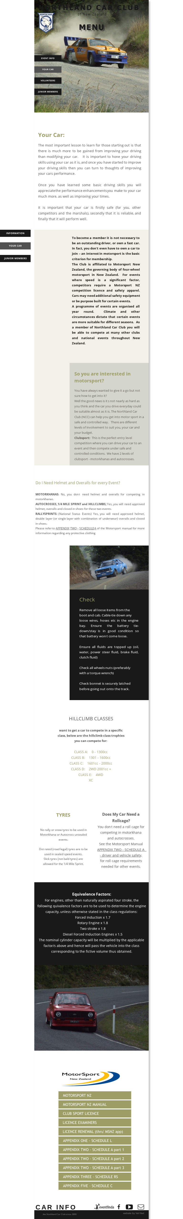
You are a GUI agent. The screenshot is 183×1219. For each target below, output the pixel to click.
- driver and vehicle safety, (121, 855)
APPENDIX (62, 528)
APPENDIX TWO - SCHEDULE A (121, 849)
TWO (73, 528)
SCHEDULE (86, 528)
